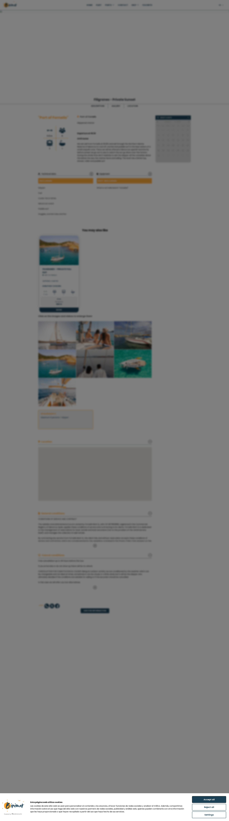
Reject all (209, 807)
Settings (209, 814)
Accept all (209, 799)
